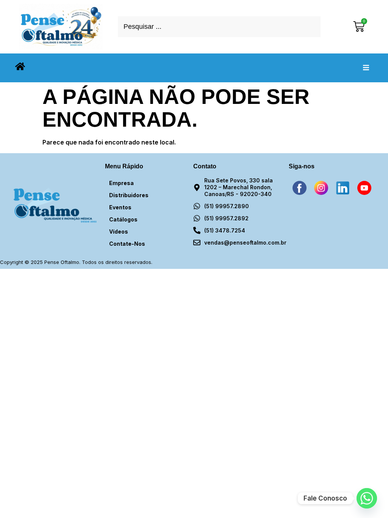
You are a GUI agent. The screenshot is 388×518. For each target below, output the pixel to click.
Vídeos (118, 231)
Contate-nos (127, 243)
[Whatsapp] (367, 498)
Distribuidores (129, 195)
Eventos (120, 207)
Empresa (121, 183)
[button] (366, 68)
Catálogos (123, 219)
